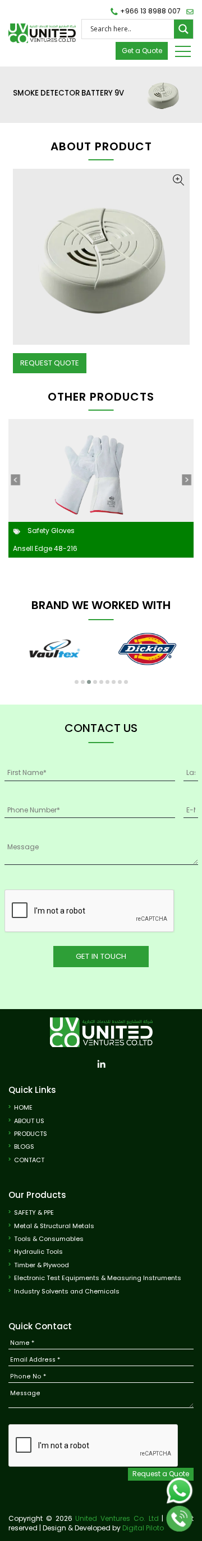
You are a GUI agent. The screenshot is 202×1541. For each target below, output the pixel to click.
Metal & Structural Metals (54, 1226)
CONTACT (29, 1160)
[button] (77, 682)
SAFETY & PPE (34, 1213)
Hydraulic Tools (38, 1252)
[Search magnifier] (183, 29)
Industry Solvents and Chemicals (67, 1291)
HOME (23, 1108)
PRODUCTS (30, 1134)
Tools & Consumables (49, 1239)
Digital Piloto (143, 1528)
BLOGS (24, 1147)
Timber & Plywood (41, 1265)
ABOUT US (29, 1121)
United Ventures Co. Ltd (116, 1518)
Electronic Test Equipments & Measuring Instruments (97, 1278)
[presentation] (15, 480)
